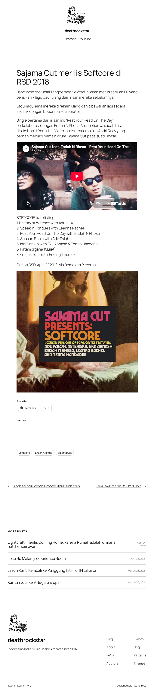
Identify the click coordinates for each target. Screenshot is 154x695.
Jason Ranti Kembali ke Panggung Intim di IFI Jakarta (52, 570)
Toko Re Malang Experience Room (37, 558)
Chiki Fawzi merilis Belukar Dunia (118, 486)
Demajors (24, 452)
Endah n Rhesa (44, 452)
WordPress (140, 685)
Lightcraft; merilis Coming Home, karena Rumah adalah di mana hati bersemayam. (62, 544)
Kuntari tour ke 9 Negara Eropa (34, 582)
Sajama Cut (65, 452)
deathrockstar (77, 30)
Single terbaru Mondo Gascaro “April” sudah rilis (46, 486)
